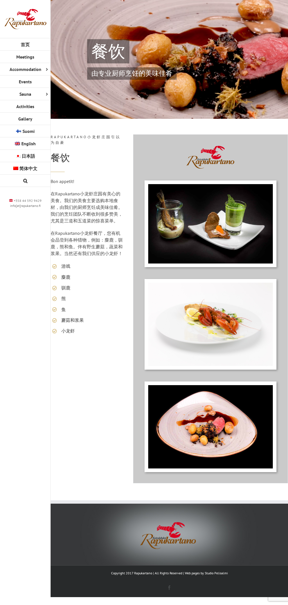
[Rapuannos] (210, 285)
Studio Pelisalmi (216, 573)
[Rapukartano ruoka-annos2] (210, 186)
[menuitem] (25, 131)
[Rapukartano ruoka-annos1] (210, 387)
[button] (25, 181)
